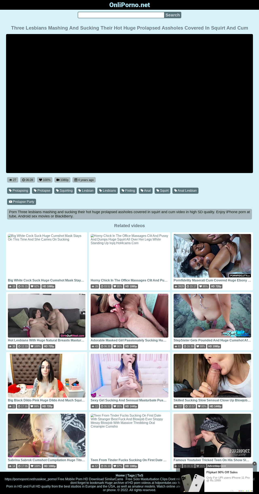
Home (120, 475)
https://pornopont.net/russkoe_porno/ (31, 479)
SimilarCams (114, 479)
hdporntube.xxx (166, 482)
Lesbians (109, 190)
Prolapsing (20, 190)
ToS (140, 475)
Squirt (164, 190)
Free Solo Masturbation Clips (147, 479)
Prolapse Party (23, 201)
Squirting (66, 190)
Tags (131, 475)
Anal (147, 190)
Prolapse (43, 190)
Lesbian (87, 190)
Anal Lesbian (187, 190)
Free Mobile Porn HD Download (81, 479)
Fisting (129, 190)
